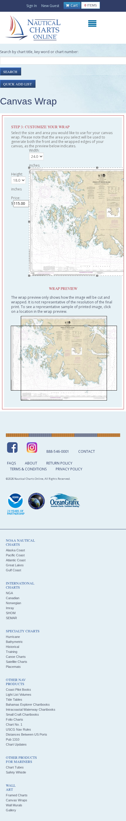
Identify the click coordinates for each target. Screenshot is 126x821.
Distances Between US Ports (26, 734)
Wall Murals (14, 805)
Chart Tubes (15, 767)
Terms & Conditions (28, 469)
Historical (12, 646)
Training (11, 651)
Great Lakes (15, 565)
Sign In (31, 5)
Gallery (11, 810)
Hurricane (13, 636)
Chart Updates (16, 744)
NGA (9, 593)
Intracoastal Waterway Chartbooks (30, 709)
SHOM (11, 613)
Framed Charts (17, 795)
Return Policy (59, 463)
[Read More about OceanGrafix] (65, 501)
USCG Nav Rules (18, 729)
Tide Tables (14, 699)
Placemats (13, 666)
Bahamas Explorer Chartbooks (28, 704)
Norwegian (13, 603)
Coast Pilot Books (18, 689)
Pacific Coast (15, 555)
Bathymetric (14, 641)
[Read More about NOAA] (16, 504)
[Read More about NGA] (36, 501)
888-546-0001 (57, 451)
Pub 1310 (12, 739)
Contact (86, 451)
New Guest (50, 5)
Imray (10, 608)
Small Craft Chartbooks (22, 714)
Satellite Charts (16, 661)
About (31, 463)
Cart (74, 5)
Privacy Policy (69, 469)
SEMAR (11, 618)
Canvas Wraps (16, 800)
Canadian (12, 598)
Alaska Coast (15, 550)
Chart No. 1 (14, 724)
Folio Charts (14, 719)
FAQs (11, 463)
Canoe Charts (16, 656)
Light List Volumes (18, 694)
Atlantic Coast (15, 560)
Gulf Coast (13, 570)
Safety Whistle (16, 772)
